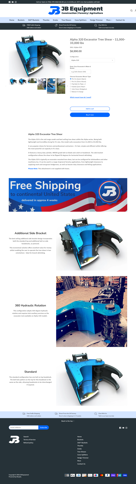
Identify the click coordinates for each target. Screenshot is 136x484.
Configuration (74, 56)
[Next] (67, 86)
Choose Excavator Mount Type (80, 76)
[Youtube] (12, 2)
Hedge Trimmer (83, 458)
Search (26, 437)
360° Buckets (82, 443)
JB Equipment (24, 475)
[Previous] (6, 86)
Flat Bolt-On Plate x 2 (79, 84)
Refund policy (28, 443)
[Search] (131, 10)
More (79, 461)
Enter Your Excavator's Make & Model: (80, 67)
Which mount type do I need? (80, 97)
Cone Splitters (82, 455)
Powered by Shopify (15, 477)
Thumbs (80, 446)
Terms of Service (29, 440)
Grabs (79, 449)
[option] (13, 81)
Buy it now (90, 115)
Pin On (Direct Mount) (79, 81)
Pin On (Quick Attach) (79, 79)
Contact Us (81, 464)
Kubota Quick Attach (78, 86)
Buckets (80, 440)
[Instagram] (16, 2)
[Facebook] (9, 2)
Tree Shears (81, 452)
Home (79, 437)
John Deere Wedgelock (79, 89)
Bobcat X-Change (77, 92)
